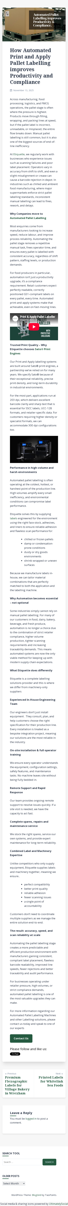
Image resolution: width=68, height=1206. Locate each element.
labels (13, 518)
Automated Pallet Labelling (28, 218)
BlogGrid (36, 1194)
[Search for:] (22, 1162)
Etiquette (19, 154)
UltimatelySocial (58, 1204)
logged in (31, 1118)
